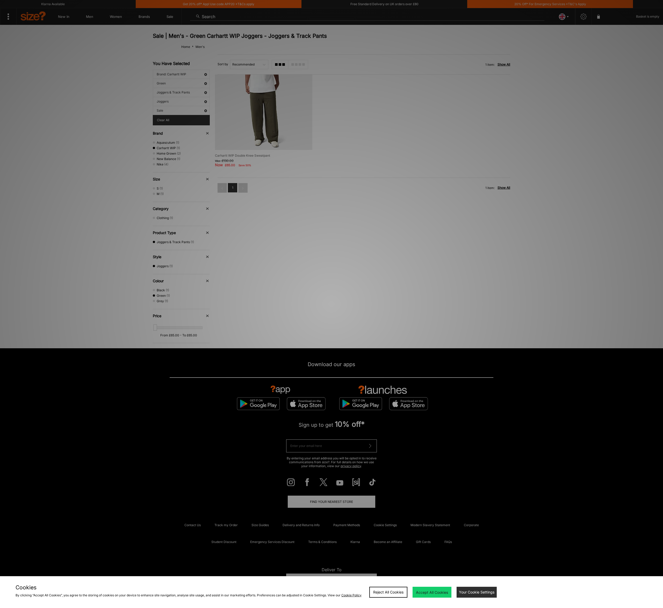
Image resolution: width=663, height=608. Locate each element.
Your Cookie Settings (476, 592)
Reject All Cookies (388, 592)
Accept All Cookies (432, 592)
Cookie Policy (351, 595)
